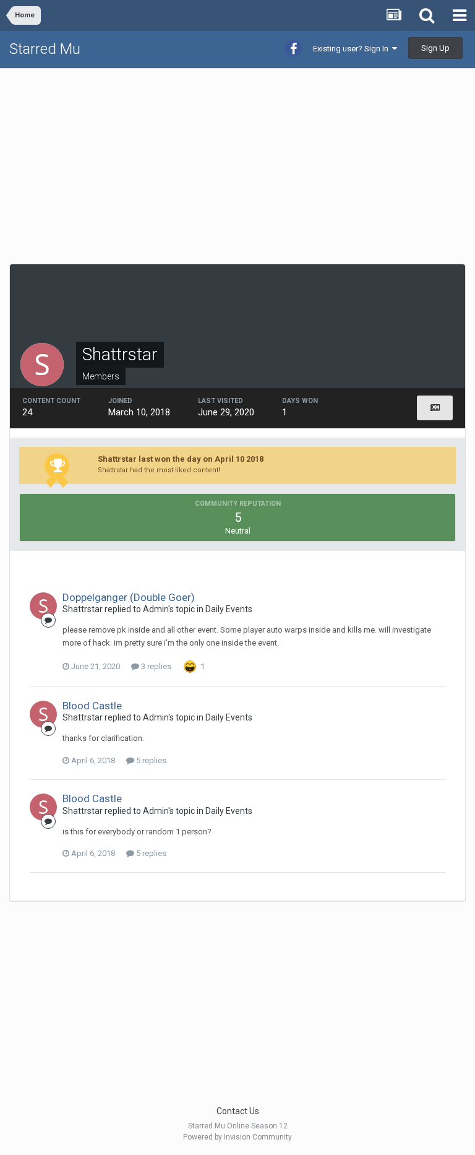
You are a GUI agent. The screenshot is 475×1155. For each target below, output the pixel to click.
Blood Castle (92, 705)
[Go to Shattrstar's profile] (43, 606)
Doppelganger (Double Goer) (128, 597)
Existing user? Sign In (352, 48)
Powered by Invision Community (237, 1137)
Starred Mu (44, 49)
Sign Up (435, 48)
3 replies (155, 666)
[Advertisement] (154, 164)
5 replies (150, 760)
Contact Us (237, 1111)
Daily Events (228, 609)
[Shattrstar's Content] (435, 408)
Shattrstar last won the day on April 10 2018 (180, 459)
